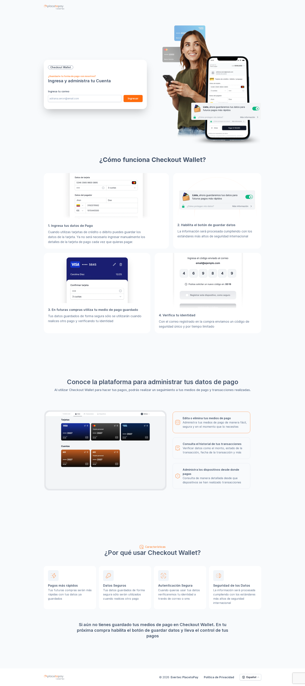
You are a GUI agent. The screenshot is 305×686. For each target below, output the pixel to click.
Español (251, 677)
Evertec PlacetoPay (184, 677)
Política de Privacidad (219, 677)
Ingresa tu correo (58, 91)
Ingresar (133, 98)
